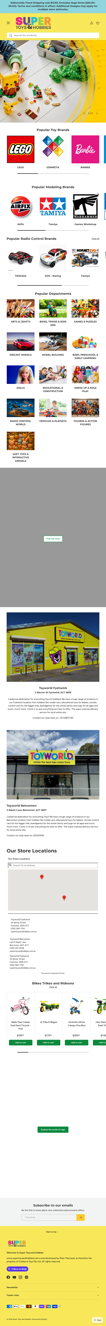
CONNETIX (53, 167)
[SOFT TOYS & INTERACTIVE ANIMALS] (21, 441)
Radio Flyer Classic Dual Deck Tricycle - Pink (21, 1025)
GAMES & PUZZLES (85, 321)
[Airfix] (21, 206)
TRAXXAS (20, 275)
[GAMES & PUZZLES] (85, 308)
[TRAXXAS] (21, 258)
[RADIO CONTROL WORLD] (21, 408)
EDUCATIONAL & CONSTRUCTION (53, 389)
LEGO (20, 167)
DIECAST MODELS (21, 354)
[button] (64, 898)
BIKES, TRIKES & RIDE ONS (53, 323)
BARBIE (85, 167)
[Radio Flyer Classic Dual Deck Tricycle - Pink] (20, 1006)
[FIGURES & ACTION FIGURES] (85, 408)
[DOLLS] (21, 374)
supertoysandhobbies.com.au (24, 931)
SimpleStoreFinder (58, 973)
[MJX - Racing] (53, 258)
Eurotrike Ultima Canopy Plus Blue (76, 1024)
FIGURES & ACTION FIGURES (85, 423)
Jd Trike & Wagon (48, 1022)
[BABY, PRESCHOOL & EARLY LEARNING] (85, 341)
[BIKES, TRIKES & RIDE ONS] (53, 308)
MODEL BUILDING (53, 354)
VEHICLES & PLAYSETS (53, 421)
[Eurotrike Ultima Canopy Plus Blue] (76, 1006)
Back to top (51, 1232)
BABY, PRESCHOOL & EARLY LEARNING (85, 356)
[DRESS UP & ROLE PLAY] (85, 374)
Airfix (20, 224)
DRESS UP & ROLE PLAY (85, 389)
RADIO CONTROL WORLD (20, 423)
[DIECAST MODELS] (21, 341)
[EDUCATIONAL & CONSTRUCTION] (53, 374)
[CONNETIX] (53, 149)
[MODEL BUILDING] (53, 341)
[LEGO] (21, 149)
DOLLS (21, 387)
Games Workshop (85, 224)
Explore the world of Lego (53, 1129)
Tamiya (53, 224)
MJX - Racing (53, 275)
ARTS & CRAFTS (20, 321)
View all (95, 238)
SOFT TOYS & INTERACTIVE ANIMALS (20, 457)
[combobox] (53, 35)
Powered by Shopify (39, 1319)
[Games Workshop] (85, 206)
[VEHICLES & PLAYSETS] (53, 408)
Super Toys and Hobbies (22, 1319)
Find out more (53, 538)
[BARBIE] (85, 149)
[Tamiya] (53, 206)
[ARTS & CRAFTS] (21, 308)
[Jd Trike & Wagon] (48, 1006)
